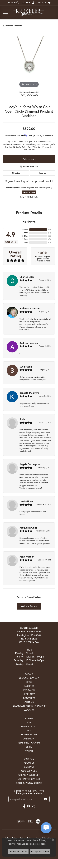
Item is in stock (29, 192)
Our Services (29, 770)
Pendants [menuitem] (29, 690)
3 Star (25, 236)
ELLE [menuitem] (29, 722)
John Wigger (26, 556)
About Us (29, 762)
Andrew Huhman (28, 343)
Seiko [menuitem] (29, 746)
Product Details (29, 212)
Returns (42, 173)
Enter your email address (29, 793)
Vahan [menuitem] (29, 750)
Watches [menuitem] (29, 710)
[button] (13, 3)
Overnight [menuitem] (29, 738)
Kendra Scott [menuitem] (29, 734)
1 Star (25, 242)
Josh (22, 419)
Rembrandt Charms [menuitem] (29, 742)
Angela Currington (29, 464)
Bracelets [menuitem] (29, 698)
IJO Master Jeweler (29, 778)
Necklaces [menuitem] (29, 694)
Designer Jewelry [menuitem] (29, 677)
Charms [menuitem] (29, 702)
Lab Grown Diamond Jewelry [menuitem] (29, 706)
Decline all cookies (18, 851)
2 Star (25, 239)
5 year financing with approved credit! (29, 181)
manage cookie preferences (31, 843)
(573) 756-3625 (29, 95)
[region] (29, 62)
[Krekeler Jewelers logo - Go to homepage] (29, 11)
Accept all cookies (40, 851)
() (49, 229)
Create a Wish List (29, 774)
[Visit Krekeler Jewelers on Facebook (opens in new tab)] (24, 806)
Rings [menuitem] (29, 681)
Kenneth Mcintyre (29, 392)
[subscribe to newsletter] (45, 799)
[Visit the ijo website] (21, 821)
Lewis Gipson (26, 501)
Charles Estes (26, 276)
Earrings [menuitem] (29, 685)
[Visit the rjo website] (30, 821)
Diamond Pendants (13, 25)
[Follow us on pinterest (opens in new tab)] (28, 806)
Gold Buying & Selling (29, 782)
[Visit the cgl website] (38, 821)
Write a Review (29, 606)
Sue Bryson (25, 366)
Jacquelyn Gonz (28, 527)
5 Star (25, 229)
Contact (29, 766)
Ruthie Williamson (29, 308)
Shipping (16, 173)
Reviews (29, 221)
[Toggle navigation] (6, 16)
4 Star (25, 232)
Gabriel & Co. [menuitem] (29, 726)
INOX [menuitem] (29, 730)
